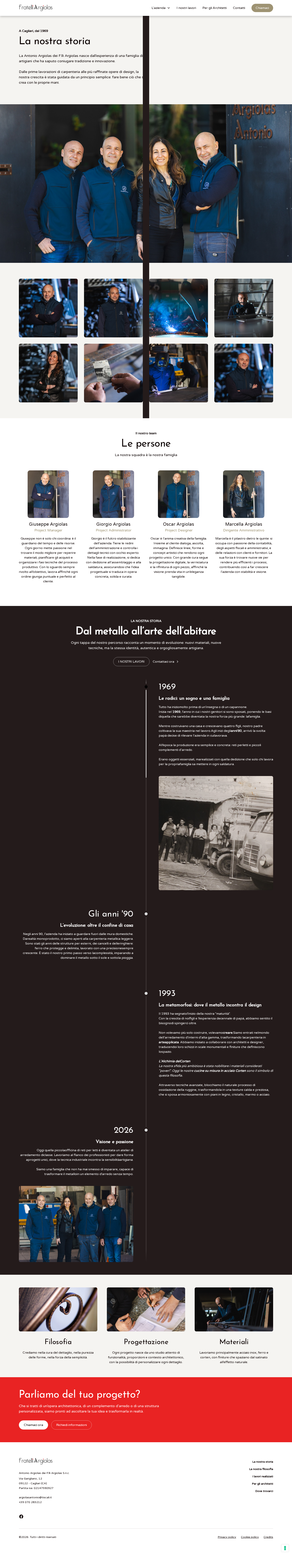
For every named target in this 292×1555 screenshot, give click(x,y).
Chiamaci (262, 8)
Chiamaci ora (33, 1425)
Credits (268, 1537)
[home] (35, 8)
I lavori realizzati (262, 1476)
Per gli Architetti (214, 8)
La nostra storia (262, 1461)
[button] (160, 8)
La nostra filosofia (261, 1469)
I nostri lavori (186, 8)
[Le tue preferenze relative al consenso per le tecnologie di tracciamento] (285, 1548)
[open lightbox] (48, 308)
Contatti (239, 8)
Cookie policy (250, 1537)
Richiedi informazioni (71, 1425)
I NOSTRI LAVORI (131, 662)
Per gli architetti (262, 1483)
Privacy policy (227, 1537)
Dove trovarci (264, 1491)
